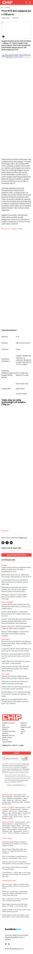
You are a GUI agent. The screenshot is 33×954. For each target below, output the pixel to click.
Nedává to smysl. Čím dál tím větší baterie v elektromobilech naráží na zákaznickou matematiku (16, 862)
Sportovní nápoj (22, 811)
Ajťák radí (18, 800)
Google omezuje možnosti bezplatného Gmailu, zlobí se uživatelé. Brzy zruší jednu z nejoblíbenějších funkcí (16, 569)
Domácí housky (18, 816)
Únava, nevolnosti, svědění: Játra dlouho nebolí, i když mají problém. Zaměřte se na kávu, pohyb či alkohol (16, 886)
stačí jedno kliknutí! (18, 57)
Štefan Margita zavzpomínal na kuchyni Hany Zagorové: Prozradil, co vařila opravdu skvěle (14, 905)
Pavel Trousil (5, 18)
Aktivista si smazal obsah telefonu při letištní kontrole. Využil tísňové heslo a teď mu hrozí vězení (15, 656)
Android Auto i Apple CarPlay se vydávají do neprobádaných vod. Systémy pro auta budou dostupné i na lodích (15, 843)
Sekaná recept (13, 814)
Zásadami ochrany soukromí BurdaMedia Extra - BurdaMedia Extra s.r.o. (15, 769)
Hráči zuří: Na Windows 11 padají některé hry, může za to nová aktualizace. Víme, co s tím (15, 857)
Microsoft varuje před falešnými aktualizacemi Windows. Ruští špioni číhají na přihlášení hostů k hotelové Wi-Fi (16, 643)
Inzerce (23, 731)
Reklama (5, 729)
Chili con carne (13, 811)
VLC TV (4, 833)
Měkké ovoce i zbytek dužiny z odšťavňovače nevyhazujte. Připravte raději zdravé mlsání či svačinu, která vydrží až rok (14, 893)
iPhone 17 (26, 831)
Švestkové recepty (7, 816)
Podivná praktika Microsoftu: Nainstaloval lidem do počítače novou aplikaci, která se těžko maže (14, 582)
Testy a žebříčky (7, 602)
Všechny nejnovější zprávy (16, 555)
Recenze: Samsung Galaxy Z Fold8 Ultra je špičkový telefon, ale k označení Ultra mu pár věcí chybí (15, 614)
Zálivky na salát (6, 813)
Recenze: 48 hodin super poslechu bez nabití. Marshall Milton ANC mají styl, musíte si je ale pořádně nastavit (16, 606)
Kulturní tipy (10, 800)
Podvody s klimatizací (14, 833)
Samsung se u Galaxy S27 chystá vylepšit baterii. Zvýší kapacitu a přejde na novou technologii (14, 597)
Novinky (7, 7)
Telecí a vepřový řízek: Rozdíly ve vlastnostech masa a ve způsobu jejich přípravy (15, 899)
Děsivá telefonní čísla (20, 794)
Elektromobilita (18, 831)
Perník (20, 814)
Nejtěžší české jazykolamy (14, 798)
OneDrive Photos (16, 825)
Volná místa (6, 727)
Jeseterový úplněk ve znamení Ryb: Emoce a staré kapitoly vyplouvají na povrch (16, 910)
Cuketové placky (16, 813)
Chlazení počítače (20, 822)
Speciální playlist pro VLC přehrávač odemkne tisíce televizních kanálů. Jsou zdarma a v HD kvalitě (15, 694)
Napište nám (23, 537)
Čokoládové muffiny (15, 809)
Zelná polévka (27, 813)
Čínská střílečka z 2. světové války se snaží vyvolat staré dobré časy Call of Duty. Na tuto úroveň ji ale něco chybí (16, 874)
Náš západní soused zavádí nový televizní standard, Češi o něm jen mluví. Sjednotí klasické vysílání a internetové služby (14, 589)
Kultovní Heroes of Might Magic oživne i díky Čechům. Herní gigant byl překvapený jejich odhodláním (14, 851)
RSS (22, 733)
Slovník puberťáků (7, 796)
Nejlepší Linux (25, 833)
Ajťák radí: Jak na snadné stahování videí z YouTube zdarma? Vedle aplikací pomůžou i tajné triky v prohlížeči (15, 701)
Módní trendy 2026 (17, 802)
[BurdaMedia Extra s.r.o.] (11, 717)
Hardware (4, 530)
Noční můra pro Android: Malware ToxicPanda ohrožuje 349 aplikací (15, 868)
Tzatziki (5, 814)
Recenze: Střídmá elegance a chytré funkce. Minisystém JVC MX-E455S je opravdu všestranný (15, 634)
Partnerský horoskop (19, 796)
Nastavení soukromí (8, 735)
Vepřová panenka (20, 807)
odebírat (16, 753)
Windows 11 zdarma (18, 827)
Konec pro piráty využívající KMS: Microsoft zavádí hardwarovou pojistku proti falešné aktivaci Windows (15, 668)
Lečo (24, 814)
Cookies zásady (7, 742)
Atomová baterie (12, 829)
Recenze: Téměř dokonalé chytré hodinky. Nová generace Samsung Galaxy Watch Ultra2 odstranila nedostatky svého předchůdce (16, 621)
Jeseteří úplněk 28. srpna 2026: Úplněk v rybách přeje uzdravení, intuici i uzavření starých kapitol (15, 916)
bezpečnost (5, 639)
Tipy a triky (5, 674)
